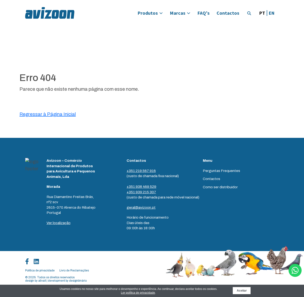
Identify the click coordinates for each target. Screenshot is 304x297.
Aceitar (242, 290)
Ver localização (59, 223)
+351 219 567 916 (141, 171)
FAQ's (203, 13)
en (272, 13)
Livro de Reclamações (74, 270)
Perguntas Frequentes (221, 171)
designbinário (78, 280)
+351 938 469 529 (141, 187)
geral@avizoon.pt (141, 207)
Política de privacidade (40, 270)
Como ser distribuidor (220, 187)
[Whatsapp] (295, 270)
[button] (249, 13)
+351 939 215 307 (141, 192)
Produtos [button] (148, 13)
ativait (42, 280)
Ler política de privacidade (138, 292)
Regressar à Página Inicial (47, 114)
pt (262, 13)
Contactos (228, 13)
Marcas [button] (177, 13)
